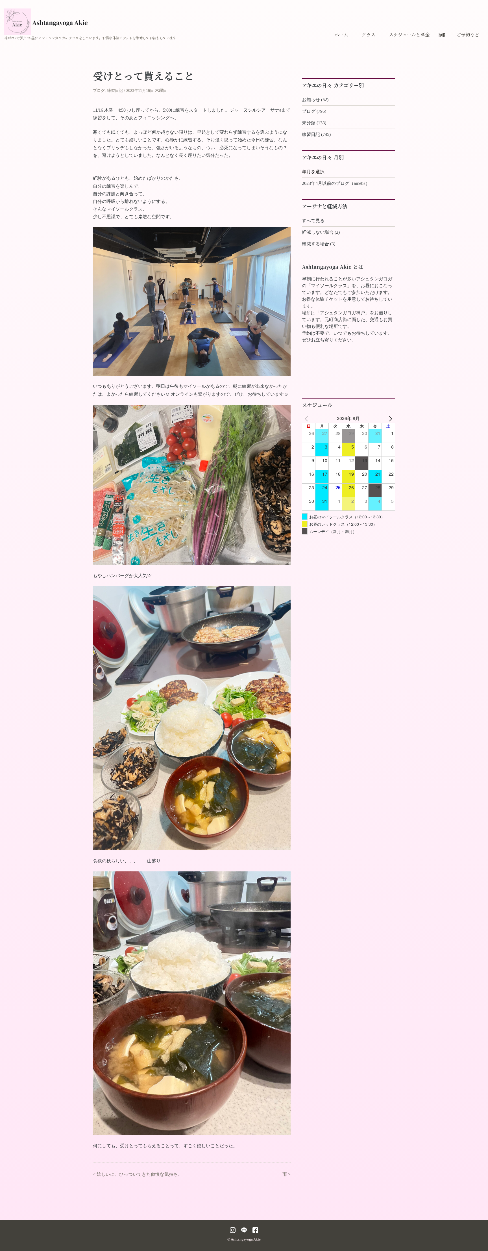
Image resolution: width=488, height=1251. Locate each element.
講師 (443, 34)
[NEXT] (389, 418)
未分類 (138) (314, 122)
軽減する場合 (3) (318, 243)
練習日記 (115, 90)
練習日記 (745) (316, 134)
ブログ (99, 90)
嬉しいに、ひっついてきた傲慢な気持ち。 (139, 1174)
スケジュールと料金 (409, 34)
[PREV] (307, 418)
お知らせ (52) (315, 99)
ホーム (341, 34)
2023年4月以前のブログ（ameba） (336, 183)
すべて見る (313, 220)
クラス (368, 34)
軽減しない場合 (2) (321, 232)
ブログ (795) (314, 111)
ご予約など (468, 34)
